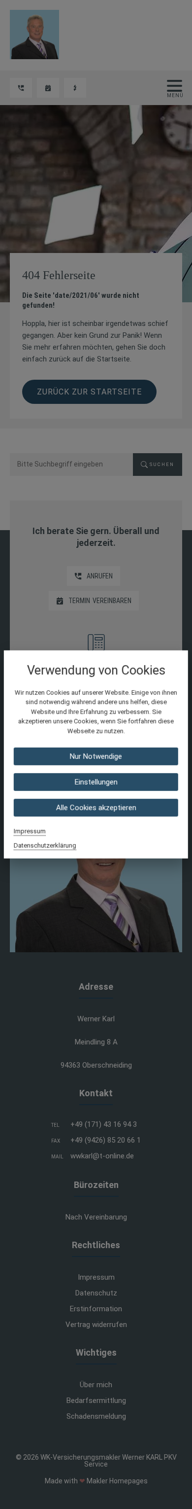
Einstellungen (95, 782)
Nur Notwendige (96, 756)
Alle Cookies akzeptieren (96, 807)
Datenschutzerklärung (45, 845)
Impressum (30, 831)
